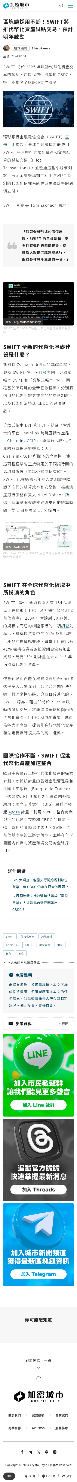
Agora (14, 811)
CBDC (29, 945)
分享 (69, 1476)
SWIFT (10, 936)
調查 (65, 625)
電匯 (60, 945)
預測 (65, 610)
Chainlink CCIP (21, 440)
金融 (6, 56)
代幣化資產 (27, 936)
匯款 (21, 953)
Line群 (51, 1476)
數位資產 (44, 945)
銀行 (9, 953)
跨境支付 (46, 936)
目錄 (9, 1476)
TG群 (32, 1476)
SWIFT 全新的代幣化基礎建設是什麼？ (33, 1451)
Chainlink (12, 945)
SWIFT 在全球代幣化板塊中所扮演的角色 (35, 1460)
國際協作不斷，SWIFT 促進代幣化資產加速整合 (37, 1470)
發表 (47, 372)
